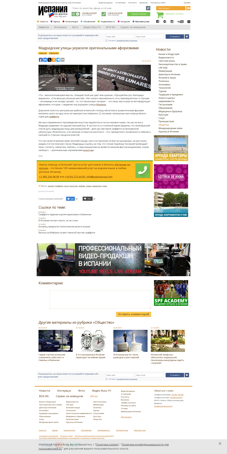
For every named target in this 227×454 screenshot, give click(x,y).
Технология (165, 87)
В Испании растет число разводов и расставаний (126, 356)
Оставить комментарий (133, 314)
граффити (54, 116)
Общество (164, 124)
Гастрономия (165, 104)
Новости (44, 21)
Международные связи (170, 128)
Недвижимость (107, 21)
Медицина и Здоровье (170, 111)
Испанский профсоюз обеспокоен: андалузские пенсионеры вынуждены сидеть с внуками (167, 358)
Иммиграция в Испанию (131, 411)
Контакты (132, 2)
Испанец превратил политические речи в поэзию (64, 226)
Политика (164, 81)
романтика (96, 186)
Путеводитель (122, 430)
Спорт (162, 118)
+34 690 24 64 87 (89, 13)
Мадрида (101, 104)
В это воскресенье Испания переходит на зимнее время (90, 356)
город (66, 186)
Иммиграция (165, 71)
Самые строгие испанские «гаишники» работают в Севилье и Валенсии (51, 357)
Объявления (89, 21)
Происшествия (166, 121)
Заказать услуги (174, 13)
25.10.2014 (80, 328)
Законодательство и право (173, 64)
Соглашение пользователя (48, 436)
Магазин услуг (142, 21)
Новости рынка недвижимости (79, 413)
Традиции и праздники (171, 94)
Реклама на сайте (158, 2)
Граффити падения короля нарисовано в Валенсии (64, 214)
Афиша (56, 21)
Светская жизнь (167, 60)
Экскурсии (125, 21)
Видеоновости (166, 57)
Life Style (163, 67)
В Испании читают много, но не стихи (58, 220)
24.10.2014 (117, 328)
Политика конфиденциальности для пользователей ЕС (94, 436)
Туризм (162, 91)
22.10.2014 (155, 328)
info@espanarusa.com (99, 176)
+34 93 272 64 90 (115, 13)
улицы (88, 186)
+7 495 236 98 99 (49, 176)
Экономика (164, 84)
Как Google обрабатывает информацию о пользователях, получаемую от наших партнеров (71, 438)
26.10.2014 (42, 328)
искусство (74, 186)
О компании (120, 2)
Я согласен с (123, 40)
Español (187, 2)
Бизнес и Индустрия (169, 54)
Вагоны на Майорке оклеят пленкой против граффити (66, 232)
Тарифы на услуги (128, 402)
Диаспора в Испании (169, 74)
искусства (88, 150)
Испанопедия (71, 21)
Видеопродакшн (106, 2)
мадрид (51, 186)
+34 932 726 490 (177, 394)
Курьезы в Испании (169, 131)
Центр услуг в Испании (71, 2)
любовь (82, 186)
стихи (104, 186)
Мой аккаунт (126, 417)
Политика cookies (66, 436)
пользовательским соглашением (127, 40)
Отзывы (124, 408)
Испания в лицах (167, 77)
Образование (165, 107)
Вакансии (144, 2)
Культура (163, 114)
